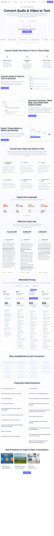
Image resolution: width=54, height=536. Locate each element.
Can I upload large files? (6, 398)
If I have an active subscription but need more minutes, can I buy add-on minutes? (39, 410)
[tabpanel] (27, 29)
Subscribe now (20, 298)
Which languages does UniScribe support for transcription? (11, 409)
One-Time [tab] (18, 285)
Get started (8, 298)
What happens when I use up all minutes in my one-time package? (39, 428)
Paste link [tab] (33, 21)
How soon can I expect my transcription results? (12, 415)
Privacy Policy (36, 42)
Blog (29, 1)
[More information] (9, 326)
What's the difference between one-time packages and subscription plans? (38, 441)
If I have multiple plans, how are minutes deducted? (38, 422)
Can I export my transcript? (7, 403)
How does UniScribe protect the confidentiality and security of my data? (12, 425)
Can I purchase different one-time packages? (39, 398)
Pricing (21, 1)
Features (15, 1)
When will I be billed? (6, 431)
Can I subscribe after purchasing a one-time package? (39, 404)
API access (19, 342)
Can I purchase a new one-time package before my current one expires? (40, 435)
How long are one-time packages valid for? (39, 393)
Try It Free (5, 88)
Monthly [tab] (27, 285)
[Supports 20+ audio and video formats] (32, 34)
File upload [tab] (22, 21)
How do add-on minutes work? (36, 416)
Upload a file (27, 31)
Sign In (44, 1)
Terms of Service (29, 42)
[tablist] (27, 21)
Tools (9, 1)
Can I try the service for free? (8, 388)
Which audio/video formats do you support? (11, 393)
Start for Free (50, 1)
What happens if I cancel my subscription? (11, 436)
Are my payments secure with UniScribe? (10, 420)
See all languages (26, 215)
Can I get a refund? (33, 388)
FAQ (25, 1)
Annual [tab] (36, 285)
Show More (27, 472)
